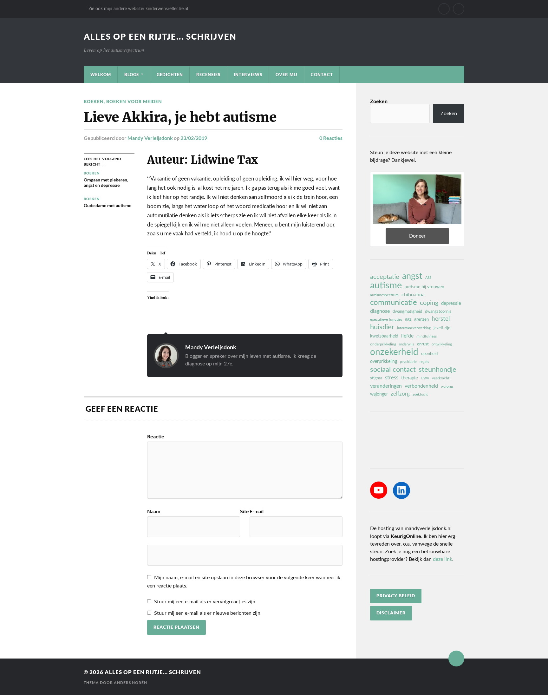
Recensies (208, 74)
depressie (451, 303)
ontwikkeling (442, 344)
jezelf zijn (442, 328)
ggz (408, 319)
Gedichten (170, 74)
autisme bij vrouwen (424, 287)
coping (429, 303)
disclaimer (391, 612)
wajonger (379, 394)
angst (412, 276)
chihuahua (413, 294)
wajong (447, 386)
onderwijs (406, 344)
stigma (376, 378)
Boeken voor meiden (134, 101)
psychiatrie (408, 362)
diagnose (380, 311)
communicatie (393, 302)
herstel (441, 319)
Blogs (131, 74)
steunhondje (437, 369)
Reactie (155, 436)
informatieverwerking (414, 328)
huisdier (382, 327)
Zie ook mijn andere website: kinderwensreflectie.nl (138, 8)
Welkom (100, 74)
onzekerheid (394, 352)
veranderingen (386, 386)
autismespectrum (384, 295)
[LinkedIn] (401, 490)
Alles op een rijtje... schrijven (160, 36)
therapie (409, 378)
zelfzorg (400, 394)
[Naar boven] (456, 658)
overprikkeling (383, 361)
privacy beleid (395, 595)
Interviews (248, 74)
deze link (442, 559)
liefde (407, 335)
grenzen (421, 319)
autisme (386, 285)
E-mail (257, 511)
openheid (429, 353)
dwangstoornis (438, 311)
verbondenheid (421, 386)
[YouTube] (378, 490)
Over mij (286, 74)
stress (391, 377)
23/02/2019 (193, 138)
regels (424, 362)
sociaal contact (393, 369)
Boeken (94, 101)
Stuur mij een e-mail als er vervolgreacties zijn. (205, 601)
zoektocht (420, 394)
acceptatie (384, 277)
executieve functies (386, 319)
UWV (425, 378)
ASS (428, 277)
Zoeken (379, 101)
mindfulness (426, 336)
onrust (423, 344)
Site (244, 511)
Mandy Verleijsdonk (150, 138)
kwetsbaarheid (384, 336)
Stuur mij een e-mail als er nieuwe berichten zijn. (208, 613)
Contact (322, 74)
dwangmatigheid (407, 311)
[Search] (458, 9)
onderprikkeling (383, 344)
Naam (153, 511)
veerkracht (440, 378)
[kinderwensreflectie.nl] (444, 9)
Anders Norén (130, 682)
